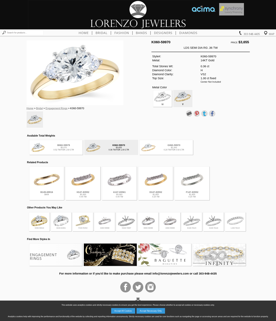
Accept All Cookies (123, 311)
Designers (163, 32)
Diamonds (188, 32)
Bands (141, 32)
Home (84, 32)
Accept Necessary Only (151, 311)
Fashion (121, 32)
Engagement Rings (56, 108)
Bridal (101, 32)
